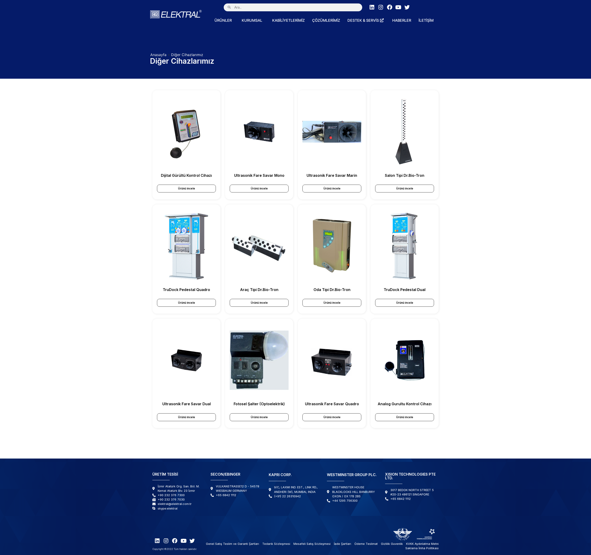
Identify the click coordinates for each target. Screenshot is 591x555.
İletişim (426, 20)
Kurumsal (252, 20)
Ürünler (223, 20)
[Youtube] (398, 7)
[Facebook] (389, 7)
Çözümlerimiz (326, 20)
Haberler (401, 20)
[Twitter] (407, 7)
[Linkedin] (372, 7)
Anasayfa (158, 54)
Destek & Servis (363, 20)
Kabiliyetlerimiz (288, 20)
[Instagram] (380, 7)
